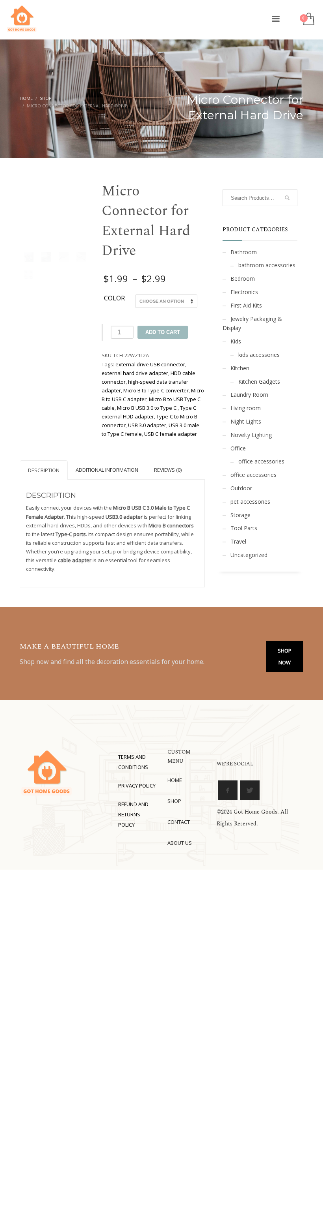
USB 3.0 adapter (147, 425)
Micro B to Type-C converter (156, 390)
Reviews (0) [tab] (168, 469)
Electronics (244, 292)
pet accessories (250, 501)
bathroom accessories (266, 265)
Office (238, 448)
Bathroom (243, 252)
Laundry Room (249, 394)
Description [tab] (43, 470)
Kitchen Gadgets (259, 381)
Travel (238, 541)
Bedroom (242, 278)
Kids (235, 341)
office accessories (261, 461)
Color (114, 298)
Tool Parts (243, 528)
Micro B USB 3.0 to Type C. (147, 407)
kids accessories (259, 354)
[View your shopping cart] (308, 20)
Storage (240, 515)
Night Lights (245, 421)
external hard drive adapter (135, 373)
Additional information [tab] (107, 469)
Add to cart (162, 332)
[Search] (287, 197)
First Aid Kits (246, 305)
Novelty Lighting (251, 435)
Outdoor (241, 488)
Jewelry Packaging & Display (252, 323)
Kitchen (239, 368)
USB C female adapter (170, 433)
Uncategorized (248, 555)
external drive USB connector (150, 364)
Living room (245, 408)
